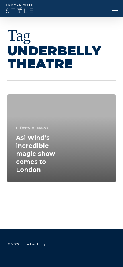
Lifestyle (25, 128)
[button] (115, 8)
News (43, 128)
